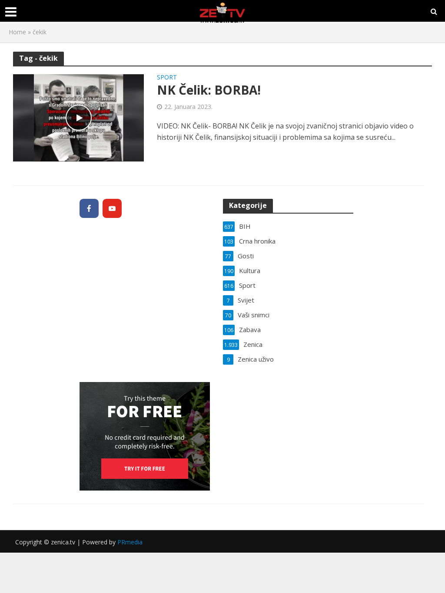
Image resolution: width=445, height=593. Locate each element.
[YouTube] (112, 208)
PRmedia (130, 542)
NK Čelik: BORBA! (209, 90)
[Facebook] (89, 208)
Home (17, 32)
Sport (167, 77)
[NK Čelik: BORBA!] (78, 117)
